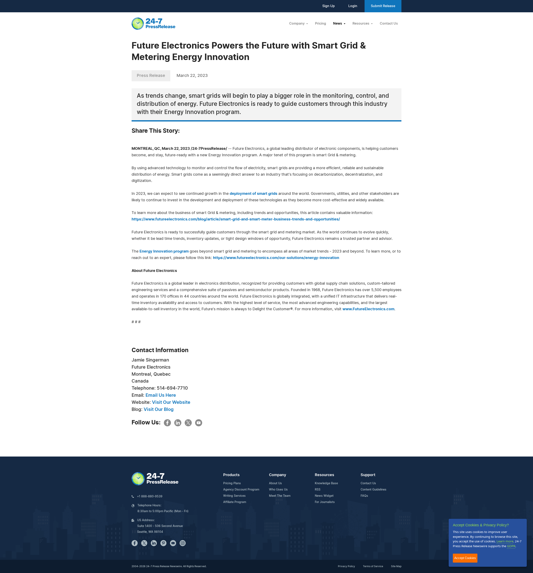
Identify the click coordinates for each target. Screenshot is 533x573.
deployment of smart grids (253, 194)
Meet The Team (279, 495)
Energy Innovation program (164, 251)
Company (277, 475)
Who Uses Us (278, 489)
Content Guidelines (373, 489)
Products (231, 475)
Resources (324, 475)
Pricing (320, 23)
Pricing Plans (232, 483)
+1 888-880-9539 (149, 496)
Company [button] (297, 23)
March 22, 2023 (192, 76)
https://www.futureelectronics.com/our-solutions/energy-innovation (276, 258)
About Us (275, 483)
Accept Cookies (465, 558)
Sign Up (328, 6)
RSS (317, 489)
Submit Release (383, 6)
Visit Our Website (171, 402)
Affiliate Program (234, 502)
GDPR (511, 546)
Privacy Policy (346, 566)
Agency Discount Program (241, 489)
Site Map (396, 566)
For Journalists (325, 502)
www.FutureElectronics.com (368, 309)
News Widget (324, 495)
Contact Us (389, 23)
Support (368, 475)
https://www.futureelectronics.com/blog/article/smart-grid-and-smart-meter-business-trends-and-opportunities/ (236, 219)
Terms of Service (373, 566)
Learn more (505, 541)
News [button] (338, 23)
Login (352, 6)
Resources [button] (361, 23)
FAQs (364, 495)
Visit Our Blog (159, 409)
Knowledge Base (326, 483)
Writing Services (234, 495)
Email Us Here (161, 395)
